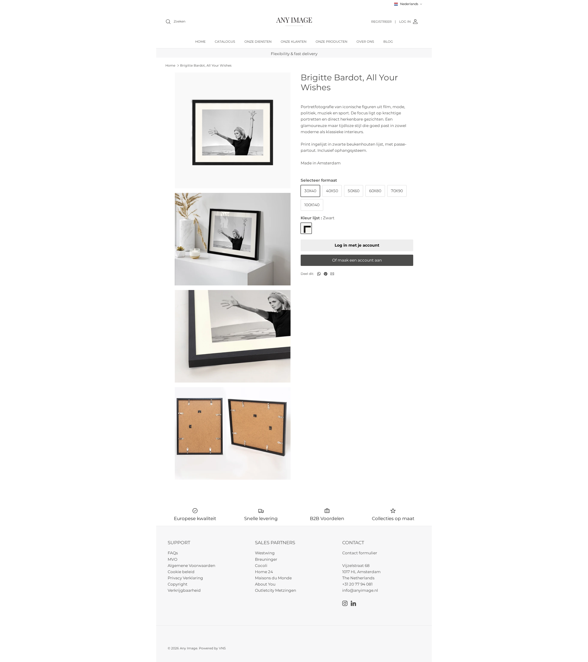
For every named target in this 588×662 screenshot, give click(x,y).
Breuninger (266, 559)
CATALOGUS (225, 41)
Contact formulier (359, 553)
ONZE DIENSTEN (257, 41)
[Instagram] (345, 603)
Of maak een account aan (357, 260)
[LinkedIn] (353, 603)
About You (265, 584)
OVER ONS (365, 41)
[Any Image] (294, 21)
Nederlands (409, 4)
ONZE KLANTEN (293, 41)
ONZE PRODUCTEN (331, 41)
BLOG (388, 41)
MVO (172, 559)
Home (170, 65)
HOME (200, 41)
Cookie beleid (181, 571)
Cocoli (261, 565)
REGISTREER (383, 22)
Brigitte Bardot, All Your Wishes (206, 65)
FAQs (173, 553)
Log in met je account (357, 245)
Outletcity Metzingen (275, 590)
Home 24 (264, 571)
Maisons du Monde (273, 578)
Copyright (177, 584)
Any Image (188, 648)
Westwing (265, 553)
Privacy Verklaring (185, 578)
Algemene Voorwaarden (191, 565)
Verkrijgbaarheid (184, 590)
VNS (222, 648)
